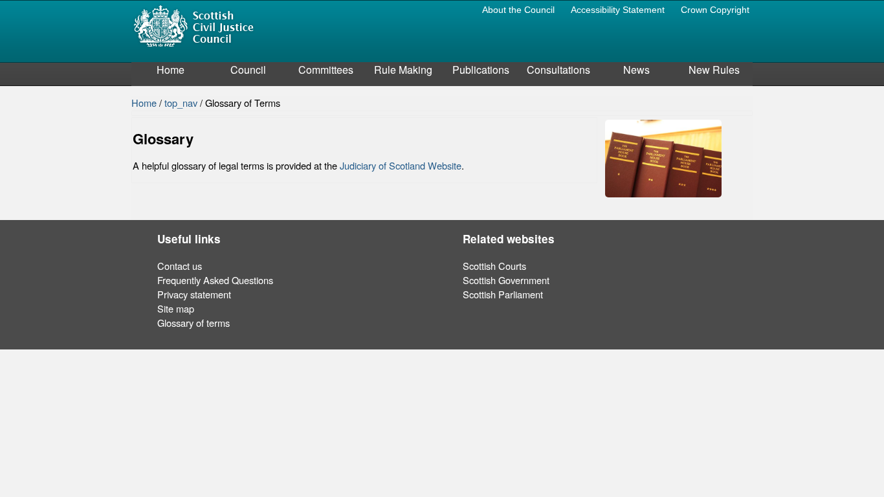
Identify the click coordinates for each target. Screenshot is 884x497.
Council (248, 69)
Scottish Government (506, 280)
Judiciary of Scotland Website (400, 165)
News (636, 69)
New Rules (714, 69)
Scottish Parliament (503, 294)
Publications (480, 69)
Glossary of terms (193, 322)
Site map (175, 308)
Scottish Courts (494, 265)
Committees (325, 69)
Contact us (179, 265)
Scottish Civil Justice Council (193, 25)
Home (170, 69)
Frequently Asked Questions (215, 280)
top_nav (182, 102)
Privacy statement (194, 294)
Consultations (558, 69)
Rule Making (403, 69)
